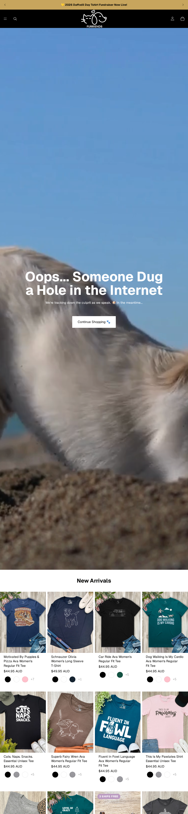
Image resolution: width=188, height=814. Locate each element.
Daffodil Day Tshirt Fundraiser (93, 5)
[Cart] (182, 19)
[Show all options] (32, 679)
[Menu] (5, 19)
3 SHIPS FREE (108, 796)
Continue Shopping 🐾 (94, 322)
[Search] (15, 19)
